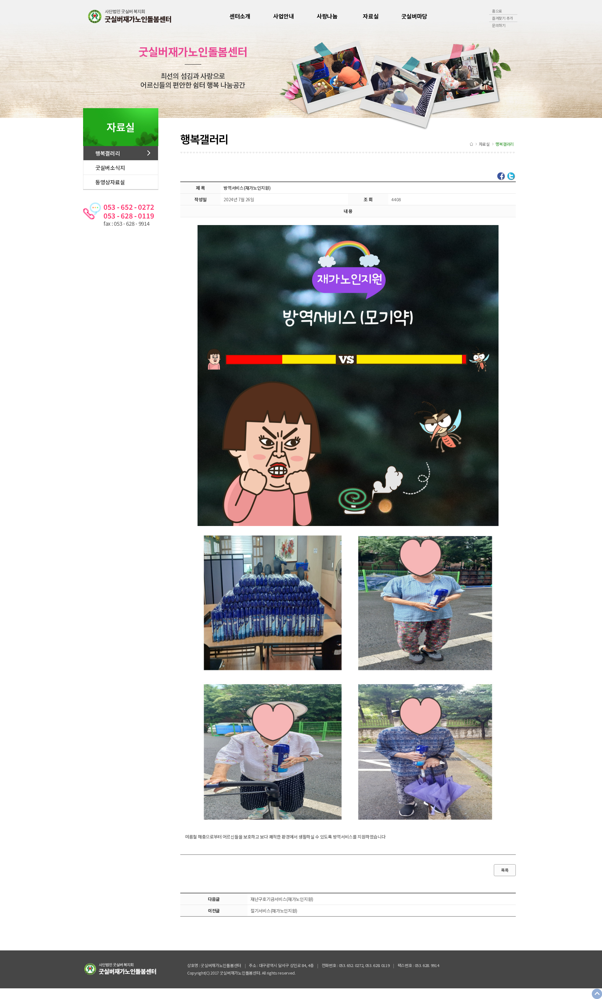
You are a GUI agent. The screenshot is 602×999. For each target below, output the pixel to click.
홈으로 (497, 10)
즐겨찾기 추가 (502, 18)
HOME (471, 143)
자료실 (370, 16)
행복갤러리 (107, 153)
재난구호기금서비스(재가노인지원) (282, 899)
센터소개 (240, 16)
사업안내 (283, 16)
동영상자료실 (110, 182)
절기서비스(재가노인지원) (274, 910)
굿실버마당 (414, 16)
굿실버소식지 (110, 167)
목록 (504, 870)
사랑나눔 (327, 16)
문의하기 (498, 25)
